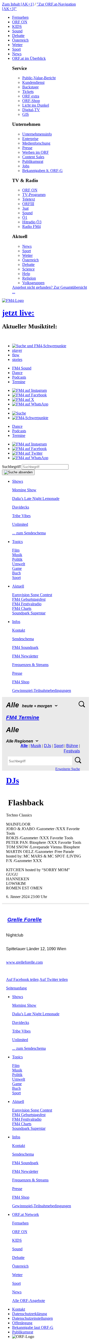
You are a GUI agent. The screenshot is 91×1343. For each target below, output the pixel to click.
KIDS (17, 26)
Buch (16, 573)
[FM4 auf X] (23, 399)
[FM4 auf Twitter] (27, 453)
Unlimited (20, 524)
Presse (27, 148)
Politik (17, 559)
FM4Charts (21, 608)
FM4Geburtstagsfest (29, 599)
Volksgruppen (33, 283)
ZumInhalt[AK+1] (18, 4)
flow (15, 355)
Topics (17, 541)
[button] (39, 346)
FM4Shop (20, 682)
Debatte (18, 35)
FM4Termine (22, 717)
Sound (17, 31)
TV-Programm (34, 194)
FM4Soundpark (25, 647)
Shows (17, 481)
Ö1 (24, 217)
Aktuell (18, 586)
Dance (17, 373)
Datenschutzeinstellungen (32, 1318)
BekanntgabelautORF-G (32, 1327)
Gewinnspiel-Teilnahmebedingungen (41, 690)
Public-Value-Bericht (39, 78)
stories (17, 359)
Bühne (72, 746)
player (17, 350)
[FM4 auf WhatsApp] (30, 404)
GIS (25, 114)
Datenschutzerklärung (29, 1314)
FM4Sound (21, 368)
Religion (29, 278)
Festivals (72, 751)
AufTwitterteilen (53, 979)
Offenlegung (22, 1323)
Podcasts (19, 377)
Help (26, 273)
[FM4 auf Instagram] (29, 390)
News (16, 54)
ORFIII (28, 204)
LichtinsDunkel (35, 105)
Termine (18, 382)
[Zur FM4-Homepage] (13, 300)
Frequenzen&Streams (30, 665)
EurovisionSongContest (32, 595)
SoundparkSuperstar (29, 613)
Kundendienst (33, 82)
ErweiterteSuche (67, 769)
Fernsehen (20, 17)
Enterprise (30, 139)
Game (17, 568)
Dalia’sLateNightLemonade (35, 498)
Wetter (17, 45)
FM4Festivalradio (26, 604)
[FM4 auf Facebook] (29, 395)
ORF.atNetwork (25, 1214)
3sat (25, 208)
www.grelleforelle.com (24, 962)
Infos (16, 621)
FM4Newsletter (25, 656)
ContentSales (33, 157)
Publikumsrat (32, 161)
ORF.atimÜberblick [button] (29, 58)
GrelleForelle (24, 919)
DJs (47, 746)
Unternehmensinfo (37, 134)
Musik (17, 555)
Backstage (30, 87)
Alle (24, 746)
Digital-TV (31, 110)
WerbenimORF (35, 152)
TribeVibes (21, 516)
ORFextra (30, 96)
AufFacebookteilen (22, 979)
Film (15, 550)
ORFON (19, 22)
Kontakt (18, 630)
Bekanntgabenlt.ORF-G (42, 170)
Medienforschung (36, 143)
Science (28, 269)
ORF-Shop (31, 101)
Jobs (25, 166)
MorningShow (24, 490)
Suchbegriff (11, 466)
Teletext (28, 199)
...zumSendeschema (29, 533)
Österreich (20, 40)
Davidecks (20, 507)
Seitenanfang (16, 988)
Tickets (28, 91)
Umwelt (18, 564)
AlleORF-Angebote (28, 1300)
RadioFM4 (31, 226)
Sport (16, 49)
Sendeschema (23, 639)
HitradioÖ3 (31, 222)
